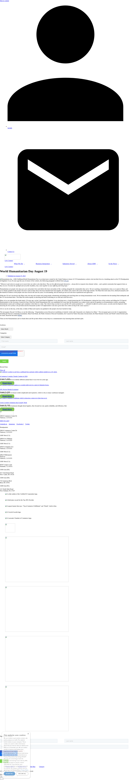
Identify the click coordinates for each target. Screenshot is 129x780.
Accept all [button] (9, 773)
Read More (7, 383)
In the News (113, 264)
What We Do (18, 264)
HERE (20, 315)
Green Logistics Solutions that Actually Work (13, 402)
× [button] (28, 733)
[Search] (1, 778)
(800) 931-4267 (4, 421)
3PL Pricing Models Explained (9, 389)
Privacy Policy (24, 770)
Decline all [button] (22, 773)
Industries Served (69, 264)
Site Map (32, 766)
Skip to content (4, 1)
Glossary (41, 766)
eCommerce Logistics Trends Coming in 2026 (13, 376)
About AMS (91, 264)
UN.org (66, 281)
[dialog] (16, 755)
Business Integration (43, 264)
